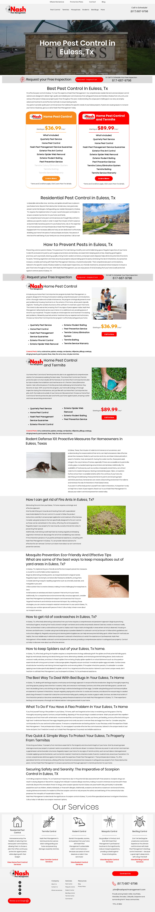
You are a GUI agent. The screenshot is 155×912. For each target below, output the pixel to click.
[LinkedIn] (20, 893)
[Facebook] (20, 886)
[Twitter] (20, 889)
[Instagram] (20, 882)
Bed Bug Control (70, 893)
